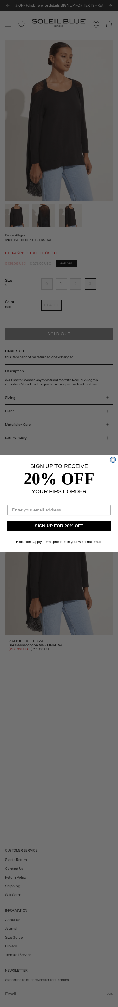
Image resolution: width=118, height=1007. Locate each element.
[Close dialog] (113, 460)
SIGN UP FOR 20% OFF (59, 525)
